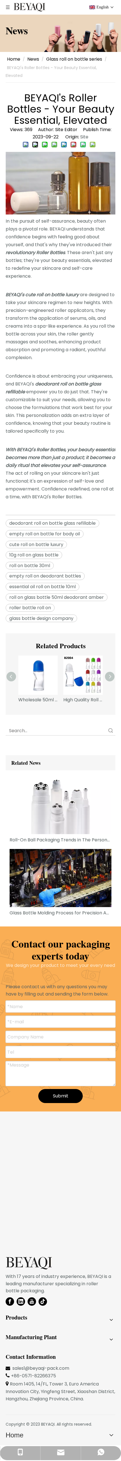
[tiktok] (43, 1301)
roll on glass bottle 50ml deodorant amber (56, 597)
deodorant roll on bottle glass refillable (52, 523)
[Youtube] (32, 1301)
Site (84, 137)
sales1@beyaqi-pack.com (40, 1368)
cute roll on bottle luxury (36, 544)
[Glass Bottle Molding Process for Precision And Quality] (60, 878)
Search (110, 730)
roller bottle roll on (30, 607)
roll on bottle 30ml (29, 565)
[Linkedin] (21, 1301)
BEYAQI (48, 1424)
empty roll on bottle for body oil (44, 534)
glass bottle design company (41, 618)
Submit (60, 1096)
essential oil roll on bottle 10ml (42, 586)
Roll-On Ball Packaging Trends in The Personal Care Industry (60, 840)
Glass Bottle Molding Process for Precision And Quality (60, 913)
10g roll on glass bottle (34, 555)
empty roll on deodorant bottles (45, 576)
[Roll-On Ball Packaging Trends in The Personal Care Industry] (60, 805)
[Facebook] (10, 1301)
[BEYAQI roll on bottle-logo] (29, 1263)
